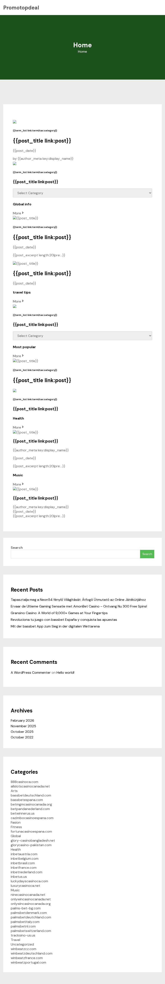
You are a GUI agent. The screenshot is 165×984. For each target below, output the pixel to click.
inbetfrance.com (24, 867)
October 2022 (22, 737)
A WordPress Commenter (31, 672)
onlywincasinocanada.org (31, 903)
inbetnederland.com (26, 872)
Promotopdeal (21, 7)
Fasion (16, 822)
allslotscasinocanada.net (30, 786)
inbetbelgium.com (24, 858)
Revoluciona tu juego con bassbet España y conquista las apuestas (64, 619)
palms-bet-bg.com (26, 908)
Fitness (16, 827)
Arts (14, 791)
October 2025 (22, 731)
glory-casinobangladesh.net (33, 840)
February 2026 (22, 720)
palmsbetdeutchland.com (31, 917)
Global (16, 836)
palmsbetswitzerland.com (31, 931)
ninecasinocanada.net (28, 894)
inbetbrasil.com (23, 863)
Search (17, 547)
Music (15, 890)
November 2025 (23, 726)
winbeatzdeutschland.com (31, 953)
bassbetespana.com (27, 800)
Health (16, 849)
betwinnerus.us (23, 813)
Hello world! (65, 672)
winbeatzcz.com (23, 949)
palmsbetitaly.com (25, 921)
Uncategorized (22, 944)
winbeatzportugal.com (28, 962)
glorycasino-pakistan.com (31, 845)
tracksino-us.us (23, 935)
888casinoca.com (24, 782)
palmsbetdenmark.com (29, 912)
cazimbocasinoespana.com (32, 818)
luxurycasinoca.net (25, 885)
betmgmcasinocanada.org (31, 804)
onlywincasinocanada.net (31, 899)
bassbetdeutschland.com (31, 795)
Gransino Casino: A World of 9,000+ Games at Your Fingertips (59, 613)
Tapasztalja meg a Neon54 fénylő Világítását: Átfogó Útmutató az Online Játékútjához (78, 599)
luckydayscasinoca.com (29, 881)
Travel (15, 940)
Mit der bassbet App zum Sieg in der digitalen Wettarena (55, 626)
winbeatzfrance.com (27, 958)
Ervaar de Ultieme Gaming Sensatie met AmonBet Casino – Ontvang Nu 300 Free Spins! (79, 606)
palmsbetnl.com (23, 926)
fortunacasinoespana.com (31, 831)
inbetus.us (19, 876)
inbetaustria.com (24, 854)
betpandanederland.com (30, 809)
